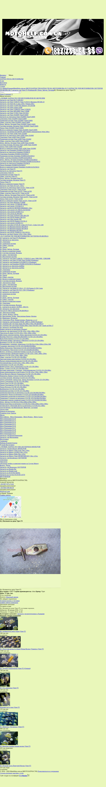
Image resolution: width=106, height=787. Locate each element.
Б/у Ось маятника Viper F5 (9, 688)
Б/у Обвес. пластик (6, 245)
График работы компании (9, 602)
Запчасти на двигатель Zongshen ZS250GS (15, 163)
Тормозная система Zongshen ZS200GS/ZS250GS (17, 156)
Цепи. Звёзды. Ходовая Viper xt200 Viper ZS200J (17, 143)
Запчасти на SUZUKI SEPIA (10, 473)
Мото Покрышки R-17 (8, 428)
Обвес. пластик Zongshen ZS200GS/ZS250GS (16, 158)
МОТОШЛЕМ (5, 476)
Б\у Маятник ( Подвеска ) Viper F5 (12, 727)
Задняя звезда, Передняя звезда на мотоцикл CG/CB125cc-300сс (22, 406)
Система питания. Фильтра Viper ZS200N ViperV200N (19, 126)
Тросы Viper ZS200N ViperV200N (12, 128)
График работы (5, 495)
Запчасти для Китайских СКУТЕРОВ (13, 458)
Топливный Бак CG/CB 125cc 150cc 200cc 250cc (17, 363)
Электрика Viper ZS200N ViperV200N (13, 119)
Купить (2, 597)
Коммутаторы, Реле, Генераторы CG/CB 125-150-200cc (19, 366)
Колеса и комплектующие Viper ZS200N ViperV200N (18, 130)
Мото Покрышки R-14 (8, 422)
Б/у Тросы (3, 247)
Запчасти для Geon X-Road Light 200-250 (14, 215)
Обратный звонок (12, 597)
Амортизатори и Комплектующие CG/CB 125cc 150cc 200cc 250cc (23, 353)
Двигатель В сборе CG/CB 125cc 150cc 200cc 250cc (18, 333)
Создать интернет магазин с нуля (11, 773)
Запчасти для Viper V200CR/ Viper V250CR (15, 109)
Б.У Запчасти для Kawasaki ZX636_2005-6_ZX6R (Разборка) (21, 322)
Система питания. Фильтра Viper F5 (12, 180)
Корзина (3, 75)
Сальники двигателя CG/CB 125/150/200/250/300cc (18, 346)
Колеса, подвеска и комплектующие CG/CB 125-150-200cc (20, 352)
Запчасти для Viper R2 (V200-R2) (11, 100)
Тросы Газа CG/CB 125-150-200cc (12, 383)
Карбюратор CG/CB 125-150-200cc (12, 389)
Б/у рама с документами (8, 255)
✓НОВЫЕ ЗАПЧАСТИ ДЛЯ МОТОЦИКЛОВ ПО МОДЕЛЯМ (22, 98)
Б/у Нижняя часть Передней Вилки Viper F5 (15, 766)
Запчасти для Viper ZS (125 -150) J (12, 186)
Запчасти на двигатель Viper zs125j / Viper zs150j (17, 187)
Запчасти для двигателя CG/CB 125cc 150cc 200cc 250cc (20, 331)
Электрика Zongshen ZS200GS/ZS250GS (14, 154)
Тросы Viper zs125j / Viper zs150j (11, 199)
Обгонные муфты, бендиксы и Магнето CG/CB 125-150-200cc (22, 340)
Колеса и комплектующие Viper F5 (12, 184)
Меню (11, 75)
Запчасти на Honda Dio (8, 469)
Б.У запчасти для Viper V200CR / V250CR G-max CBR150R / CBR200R (25, 258)
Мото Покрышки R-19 (8, 432)
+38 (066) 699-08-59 (7, 488)
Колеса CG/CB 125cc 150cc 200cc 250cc (14, 355)
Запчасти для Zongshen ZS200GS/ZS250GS (15, 150)
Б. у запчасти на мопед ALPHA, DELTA (14, 307)
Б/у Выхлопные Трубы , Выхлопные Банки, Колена (18, 316)
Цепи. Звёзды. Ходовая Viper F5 (11, 178)
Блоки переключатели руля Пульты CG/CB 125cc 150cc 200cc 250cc (24, 372)
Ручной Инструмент (7, 445)
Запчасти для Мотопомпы (9, 437)
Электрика (4, 460)
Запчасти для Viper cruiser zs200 (11, 107)
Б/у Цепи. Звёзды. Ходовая (9, 249)
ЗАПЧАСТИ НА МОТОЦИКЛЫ (11, 79)
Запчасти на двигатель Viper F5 (11, 171)
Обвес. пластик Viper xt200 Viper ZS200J (14, 141)
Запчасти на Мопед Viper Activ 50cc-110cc (15, 450)
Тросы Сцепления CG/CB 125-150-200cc (14, 381)
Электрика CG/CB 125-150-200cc (11, 365)
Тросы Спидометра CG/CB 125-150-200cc (14, 385)
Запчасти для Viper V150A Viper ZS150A (14, 113)
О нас (2, 81)
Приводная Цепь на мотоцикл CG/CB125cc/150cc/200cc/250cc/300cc (24, 404)
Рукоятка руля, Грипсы (8, 413)
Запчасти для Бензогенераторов (11, 435)
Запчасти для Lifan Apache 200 (10, 219)
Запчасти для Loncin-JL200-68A (11, 214)
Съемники (3, 441)
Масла (2, 415)
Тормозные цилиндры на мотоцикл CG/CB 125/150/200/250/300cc (23, 396)
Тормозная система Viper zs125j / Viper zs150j (16, 191)
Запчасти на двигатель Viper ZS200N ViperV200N (17, 117)
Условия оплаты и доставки (10, 601)
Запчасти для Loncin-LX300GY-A (12, 212)
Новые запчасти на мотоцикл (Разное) (13, 329)
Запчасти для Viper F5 (7, 169)
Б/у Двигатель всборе (7, 312)
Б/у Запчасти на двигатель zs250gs (12, 268)
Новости (3, 84)
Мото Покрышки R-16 (8, 426)
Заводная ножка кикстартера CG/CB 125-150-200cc (18, 359)
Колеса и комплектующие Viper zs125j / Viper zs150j (18, 201)
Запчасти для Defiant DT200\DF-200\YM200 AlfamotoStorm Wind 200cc (25, 132)
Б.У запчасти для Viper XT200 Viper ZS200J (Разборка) (19, 260)
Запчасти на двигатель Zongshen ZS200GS (15, 152)
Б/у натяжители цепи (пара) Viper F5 (13, 631)
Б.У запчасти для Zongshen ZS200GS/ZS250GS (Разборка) (20, 264)
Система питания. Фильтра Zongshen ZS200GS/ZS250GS (20, 161)
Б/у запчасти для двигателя (9, 292)
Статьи (2, 86)
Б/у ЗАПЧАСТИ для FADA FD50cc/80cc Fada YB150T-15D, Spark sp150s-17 (26, 325)
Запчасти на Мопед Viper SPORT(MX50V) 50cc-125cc (19, 456)
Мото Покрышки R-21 (8, 433)
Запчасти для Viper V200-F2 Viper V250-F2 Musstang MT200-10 (22, 102)
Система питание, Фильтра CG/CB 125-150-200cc (17, 378)
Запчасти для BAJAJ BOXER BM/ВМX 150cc (16, 208)
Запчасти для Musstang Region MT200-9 (14, 227)
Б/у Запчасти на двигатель (9, 240)
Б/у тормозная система (8, 243)
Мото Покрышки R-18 (8, 430)
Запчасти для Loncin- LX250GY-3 (12, 206)
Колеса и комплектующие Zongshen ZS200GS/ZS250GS (19, 167)
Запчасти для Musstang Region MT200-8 (14, 228)
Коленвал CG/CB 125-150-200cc (11, 342)
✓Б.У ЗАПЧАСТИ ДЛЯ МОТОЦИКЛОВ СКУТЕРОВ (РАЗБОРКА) (24, 236)
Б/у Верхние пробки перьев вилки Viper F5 (15, 746)
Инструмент (4, 439)
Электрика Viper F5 (7, 173)
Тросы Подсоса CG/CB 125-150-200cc (13, 387)
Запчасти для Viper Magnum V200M (12, 202)
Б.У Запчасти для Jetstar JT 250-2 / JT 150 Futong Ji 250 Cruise (21, 288)
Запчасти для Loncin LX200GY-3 (11, 223)
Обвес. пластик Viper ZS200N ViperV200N (15, 122)
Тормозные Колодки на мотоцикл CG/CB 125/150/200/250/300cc (22, 393)
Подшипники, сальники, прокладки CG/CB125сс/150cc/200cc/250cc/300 (25, 344)
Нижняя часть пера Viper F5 (10, 707)
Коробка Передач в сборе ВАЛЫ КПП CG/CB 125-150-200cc (21, 337)
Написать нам (5, 491)
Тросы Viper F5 (5, 182)
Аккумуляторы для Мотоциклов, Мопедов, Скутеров (19, 407)
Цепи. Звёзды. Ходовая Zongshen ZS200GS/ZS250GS (18, 160)
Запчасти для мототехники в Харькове (31, 614)
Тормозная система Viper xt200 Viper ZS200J (15, 139)
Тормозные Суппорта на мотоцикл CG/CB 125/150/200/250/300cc (23, 398)
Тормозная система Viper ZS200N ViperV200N (16, 120)
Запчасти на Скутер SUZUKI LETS (12, 475)
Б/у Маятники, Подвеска (8, 318)
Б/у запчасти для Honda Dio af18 (11, 327)
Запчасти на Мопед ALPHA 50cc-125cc (14, 452)
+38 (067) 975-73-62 (7, 484)
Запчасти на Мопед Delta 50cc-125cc (13, 454)
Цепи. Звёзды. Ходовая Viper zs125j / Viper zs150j (17, 195)
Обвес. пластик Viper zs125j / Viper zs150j (14, 193)
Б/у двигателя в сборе (7, 283)
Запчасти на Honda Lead (8, 471)
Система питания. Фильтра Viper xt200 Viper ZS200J (18, 145)
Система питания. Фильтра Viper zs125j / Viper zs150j (18, 197)
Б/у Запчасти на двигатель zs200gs (12, 266)
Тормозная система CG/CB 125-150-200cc (14, 391)
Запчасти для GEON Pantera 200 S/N (13, 217)
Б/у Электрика (5, 242)
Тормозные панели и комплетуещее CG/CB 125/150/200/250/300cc (23, 400)
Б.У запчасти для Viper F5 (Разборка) (13, 238)
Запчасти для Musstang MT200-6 (11, 230)
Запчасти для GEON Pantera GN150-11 (13, 221)
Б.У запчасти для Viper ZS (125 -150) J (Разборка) (17, 290)
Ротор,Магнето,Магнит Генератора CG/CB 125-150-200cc (20, 374)
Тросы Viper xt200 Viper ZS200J (11, 146)
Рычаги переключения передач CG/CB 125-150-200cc (19, 361)
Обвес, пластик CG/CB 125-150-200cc (13, 357)
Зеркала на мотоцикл (7, 411)
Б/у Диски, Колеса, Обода (9, 314)
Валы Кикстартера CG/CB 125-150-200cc (14, 338)
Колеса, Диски (5, 465)
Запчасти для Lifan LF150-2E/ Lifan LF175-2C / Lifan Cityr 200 (21, 225)
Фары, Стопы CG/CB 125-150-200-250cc (14, 368)
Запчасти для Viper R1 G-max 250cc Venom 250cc (17, 104)
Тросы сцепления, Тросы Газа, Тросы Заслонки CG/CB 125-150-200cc (24, 379)
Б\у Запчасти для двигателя (9, 309)
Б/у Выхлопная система (8, 257)
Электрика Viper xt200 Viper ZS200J (12, 137)
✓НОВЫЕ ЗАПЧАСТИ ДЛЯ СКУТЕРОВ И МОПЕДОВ (20, 447)
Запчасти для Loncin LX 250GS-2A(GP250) (15, 210)
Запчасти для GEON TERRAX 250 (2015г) (15, 232)
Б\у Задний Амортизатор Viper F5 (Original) (15, 668)
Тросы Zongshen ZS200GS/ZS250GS (12, 165)
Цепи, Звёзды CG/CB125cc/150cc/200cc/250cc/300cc (18, 402)
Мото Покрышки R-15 (8, 424)
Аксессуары (4, 409)
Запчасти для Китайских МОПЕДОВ (13, 448)
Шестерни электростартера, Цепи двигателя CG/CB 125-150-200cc (23, 335)
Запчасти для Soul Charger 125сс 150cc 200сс (15, 234)
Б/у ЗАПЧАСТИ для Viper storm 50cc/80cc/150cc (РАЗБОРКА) (21, 324)
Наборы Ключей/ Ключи (8, 443)
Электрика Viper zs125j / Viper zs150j (13, 189)
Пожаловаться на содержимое (48, 771)
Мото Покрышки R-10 (8, 419)
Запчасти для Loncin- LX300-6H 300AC (14, 204)
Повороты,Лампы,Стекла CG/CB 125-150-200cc (17, 376)
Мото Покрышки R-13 (8, 420)
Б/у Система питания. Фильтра (11, 253)
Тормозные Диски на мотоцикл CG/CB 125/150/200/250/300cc (22, 394)
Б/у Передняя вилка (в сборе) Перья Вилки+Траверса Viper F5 (22, 649)
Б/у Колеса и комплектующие (10, 251)
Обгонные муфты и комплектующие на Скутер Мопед (19, 463)
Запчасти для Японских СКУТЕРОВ (13, 467)
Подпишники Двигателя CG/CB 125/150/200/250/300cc (19, 350)
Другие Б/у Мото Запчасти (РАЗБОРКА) (14, 311)
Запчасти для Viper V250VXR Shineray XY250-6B (17, 105)
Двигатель (3, 462)
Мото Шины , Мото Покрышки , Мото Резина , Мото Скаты (21, 417)
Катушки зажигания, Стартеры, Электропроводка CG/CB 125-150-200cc (25, 370)
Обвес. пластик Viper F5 (8, 176)
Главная (3, 77)
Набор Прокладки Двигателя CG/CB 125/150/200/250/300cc (21, 348)
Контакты (3, 83)
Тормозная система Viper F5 (10, 174)
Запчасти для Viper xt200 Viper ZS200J (13, 133)
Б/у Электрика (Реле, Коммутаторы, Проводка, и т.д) (18, 320)
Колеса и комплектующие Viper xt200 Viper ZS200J (18, 148)
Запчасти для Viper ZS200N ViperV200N (14, 115)
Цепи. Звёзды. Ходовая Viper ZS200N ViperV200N (18, 124)
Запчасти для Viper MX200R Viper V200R (14, 111)
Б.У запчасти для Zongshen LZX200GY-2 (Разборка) (18, 262)
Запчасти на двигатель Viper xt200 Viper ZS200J (17, 135)
